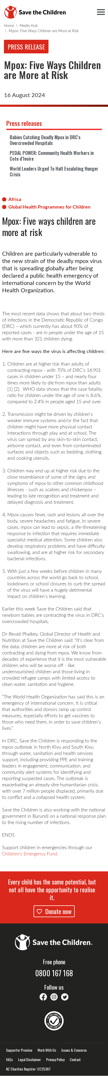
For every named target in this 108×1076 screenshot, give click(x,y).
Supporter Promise (19, 1050)
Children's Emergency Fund (29, 853)
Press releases (24, 123)
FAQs (9, 1059)
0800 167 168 (54, 973)
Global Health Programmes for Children (49, 207)
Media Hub (29, 25)
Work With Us (46, 1050)
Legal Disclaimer (29, 1059)
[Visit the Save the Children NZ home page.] (54, 941)
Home (9, 25)
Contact (75, 1059)
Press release (26, 46)
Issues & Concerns (74, 1050)
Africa (14, 199)
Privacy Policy (55, 1059)
